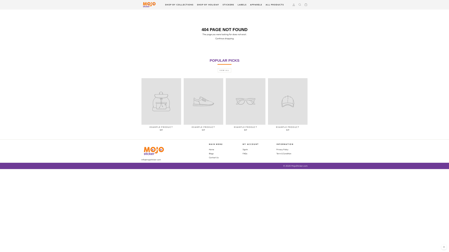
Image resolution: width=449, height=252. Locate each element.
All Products (275, 5)
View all (224, 70)
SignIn (245, 149)
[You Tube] (146, 164)
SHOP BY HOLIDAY (208, 5)
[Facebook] (142, 164)
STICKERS (228, 5)
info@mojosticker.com (151, 159)
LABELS (242, 5)
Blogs (211, 153)
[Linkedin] (149, 164)
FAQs (245, 153)
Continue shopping (224, 38)
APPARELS (256, 5)
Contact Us (214, 157)
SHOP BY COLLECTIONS (179, 5)
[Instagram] (147, 164)
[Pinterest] (151, 164)
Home (211, 149)
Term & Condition (283, 153)
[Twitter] (144, 164)
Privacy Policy (282, 149)
